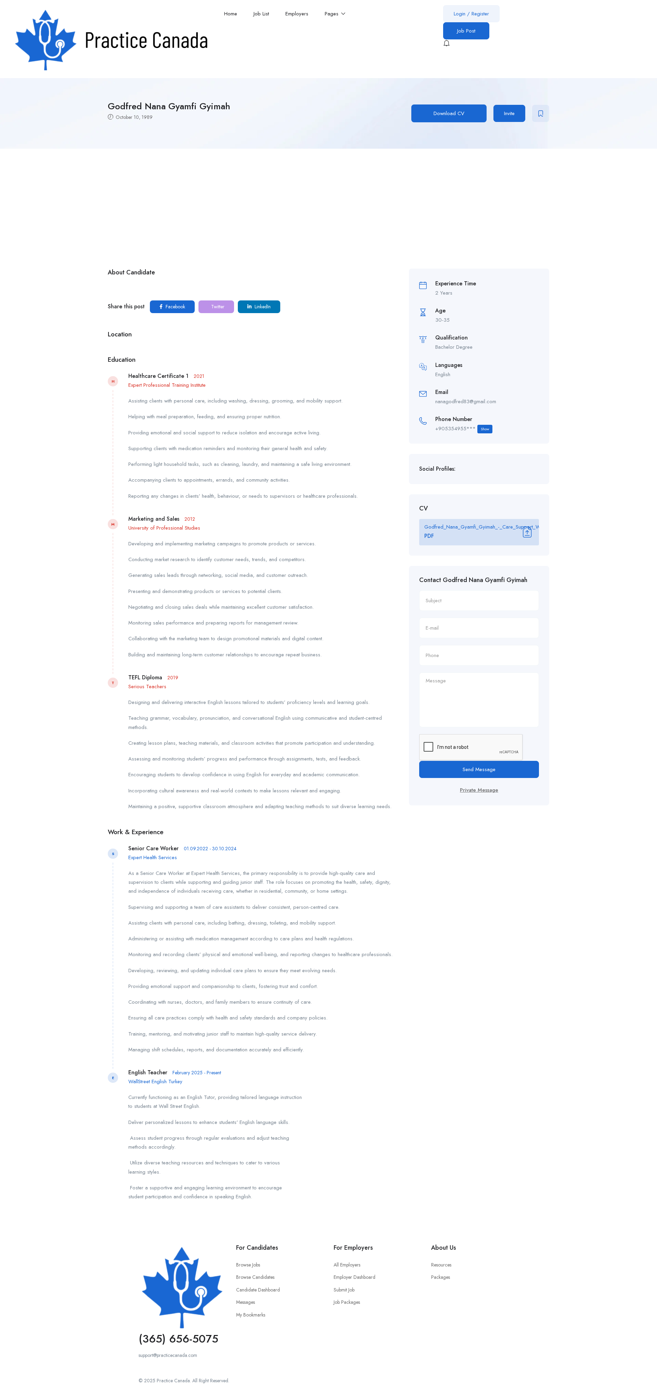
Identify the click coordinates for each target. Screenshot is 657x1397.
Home (230, 13)
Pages (332, 13)
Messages (245, 1302)
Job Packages (347, 1302)
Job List (261, 13)
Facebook (174, 306)
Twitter (217, 306)
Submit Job (344, 1289)
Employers (296, 13)
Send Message (479, 769)
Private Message (479, 790)
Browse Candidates (255, 1277)
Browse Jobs (248, 1264)
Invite (509, 113)
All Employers (347, 1264)
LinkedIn (262, 306)
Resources (441, 1264)
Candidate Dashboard (258, 1289)
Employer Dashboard (354, 1277)
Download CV (449, 113)
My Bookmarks (250, 1314)
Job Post (466, 31)
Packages (440, 1277)
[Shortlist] (540, 113)
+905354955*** (462, 428)
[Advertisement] (328, 200)
